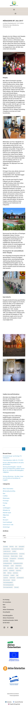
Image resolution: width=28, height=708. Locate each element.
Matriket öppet (7, 512)
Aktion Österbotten (9, 23)
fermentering (6, 556)
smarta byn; (15, 572)
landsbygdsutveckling (18, 563)
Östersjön (16, 587)
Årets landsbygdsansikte (8, 584)
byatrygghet (21, 546)
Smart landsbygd (7, 522)
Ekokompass (6, 498)
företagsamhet (13, 558)
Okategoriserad (7, 26)
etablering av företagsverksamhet (10, 553)
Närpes (16, 568)
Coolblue (5, 495)
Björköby (11, 546)
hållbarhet (12, 560)
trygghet (12, 575)
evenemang (21, 553)
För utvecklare (7, 602)
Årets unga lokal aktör (8, 587)
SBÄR (4, 572)
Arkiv (4, 535)
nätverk (21, 568)
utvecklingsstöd (20, 577)
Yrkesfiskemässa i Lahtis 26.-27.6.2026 (13, 460)
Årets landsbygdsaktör (8, 582)
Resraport (5, 519)
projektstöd (11, 570)
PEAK (4, 517)
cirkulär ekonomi (6, 551)
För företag (6, 599)
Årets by (13, 580)
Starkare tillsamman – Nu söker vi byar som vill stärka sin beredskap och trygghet (13, 478)
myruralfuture (10, 568)
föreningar (5, 558)
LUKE (4, 568)
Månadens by (15, 25)
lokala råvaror (18, 565)
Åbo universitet (6, 580)
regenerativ (18, 570)
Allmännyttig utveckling (9, 491)
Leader (12, 565)
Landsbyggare (6, 507)
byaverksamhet (6, 548)
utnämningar (12, 577)
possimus (5, 570)
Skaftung (9, 572)
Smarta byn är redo (8, 524)
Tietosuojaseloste (14, 695)
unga (17, 575)
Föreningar (6, 500)
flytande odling (14, 556)
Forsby (20, 556)
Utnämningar (6, 527)
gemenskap (5, 560)
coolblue (14, 551)
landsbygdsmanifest (7, 563)
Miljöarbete (6, 515)
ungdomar (5, 577)
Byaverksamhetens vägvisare (17, 548)
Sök (23, 449)
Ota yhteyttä (7, 612)
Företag (5, 503)
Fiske (4, 607)
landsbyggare (6, 565)
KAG (4, 505)
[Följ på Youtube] (12, 627)
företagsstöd (20, 558)
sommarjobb (6, 575)
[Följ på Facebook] (7, 627)
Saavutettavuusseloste (13, 693)
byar (16, 546)
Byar (10, 25)
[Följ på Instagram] (4, 627)
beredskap (5, 546)
